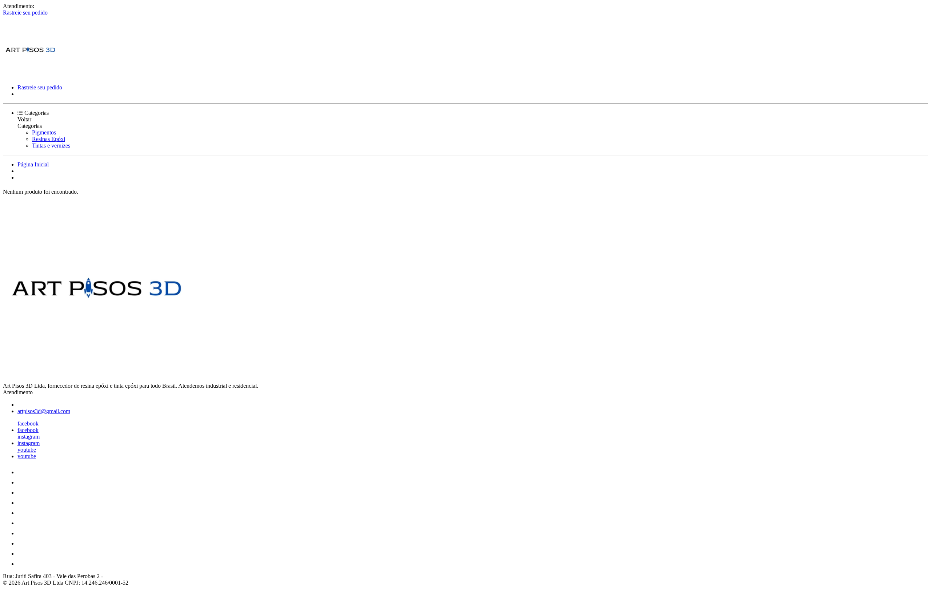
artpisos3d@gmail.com (43, 411)
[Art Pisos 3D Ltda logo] (30, 75)
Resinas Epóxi (48, 139)
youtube (26, 450)
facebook (28, 423)
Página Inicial (33, 164)
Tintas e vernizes (51, 145)
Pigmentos (44, 132)
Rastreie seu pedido (25, 12)
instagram (28, 436)
